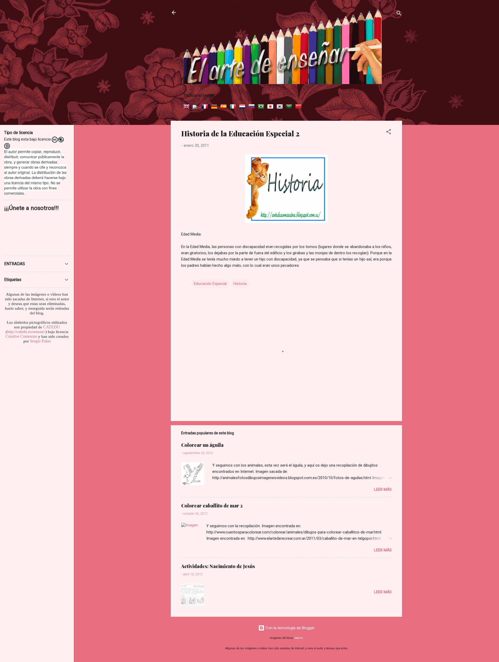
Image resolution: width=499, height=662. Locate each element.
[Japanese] (271, 107)
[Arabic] (290, 107)
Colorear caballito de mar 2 (212, 505)
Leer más (383, 489)
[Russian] (252, 107)
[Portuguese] (262, 107)
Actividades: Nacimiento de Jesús (218, 566)
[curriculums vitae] (197, 107)
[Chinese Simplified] (299, 107)
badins (298, 638)
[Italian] (234, 107)
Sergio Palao (40, 341)
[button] (388, 133)
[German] (215, 107)
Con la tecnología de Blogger (290, 628)
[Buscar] (399, 14)
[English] (187, 107)
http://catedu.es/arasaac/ (26, 331)
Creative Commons (21, 336)
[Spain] (224, 107)
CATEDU (51, 327)
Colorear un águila (202, 445)
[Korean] (281, 107)
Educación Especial (210, 283)
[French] (206, 107)
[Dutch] (243, 107)
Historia (240, 283)
